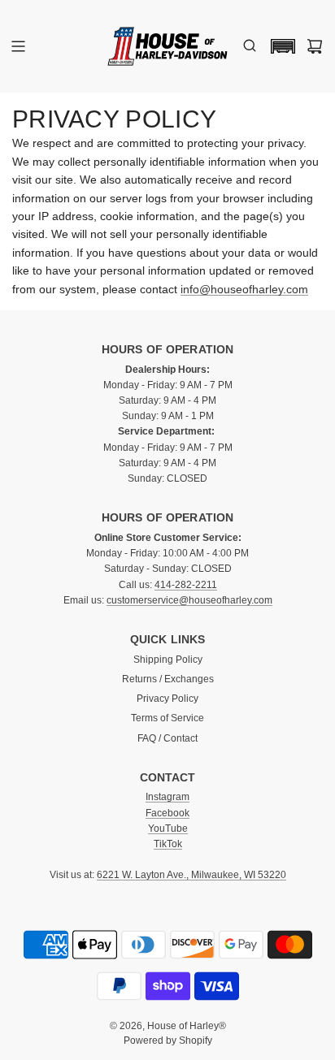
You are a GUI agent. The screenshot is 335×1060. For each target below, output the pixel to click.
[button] (279, 46)
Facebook (167, 813)
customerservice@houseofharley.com (189, 600)
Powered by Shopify (168, 1040)
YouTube (168, 828)
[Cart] (315, 46)
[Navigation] (18, 46)
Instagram (167, 797)
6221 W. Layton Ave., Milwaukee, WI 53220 (191, 874)
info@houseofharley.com (244, 289)
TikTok (168, 844)
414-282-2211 (185, 585)
